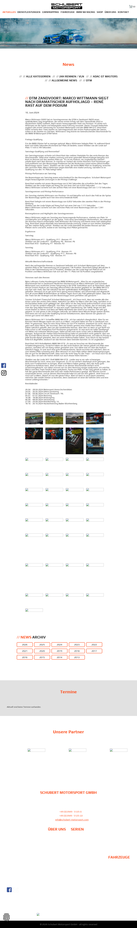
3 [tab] (72, 766)
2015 (42, 657)
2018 (77, 651)
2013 (77, 657)
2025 (42, 644)
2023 (77, 644)
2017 (94, 651)
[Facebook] (4, 365)
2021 (24, 651)
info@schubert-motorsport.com (72, 819)
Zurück (107, 414)
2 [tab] (68, 766)
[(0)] (131, 6)
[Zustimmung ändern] (7, 917)
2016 (24, 657)
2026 (24, 644)
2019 (59, 651)
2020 (42, 651)
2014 (59, 657)
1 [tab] (64, 766)
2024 (59, 644)
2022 (94, 644)
